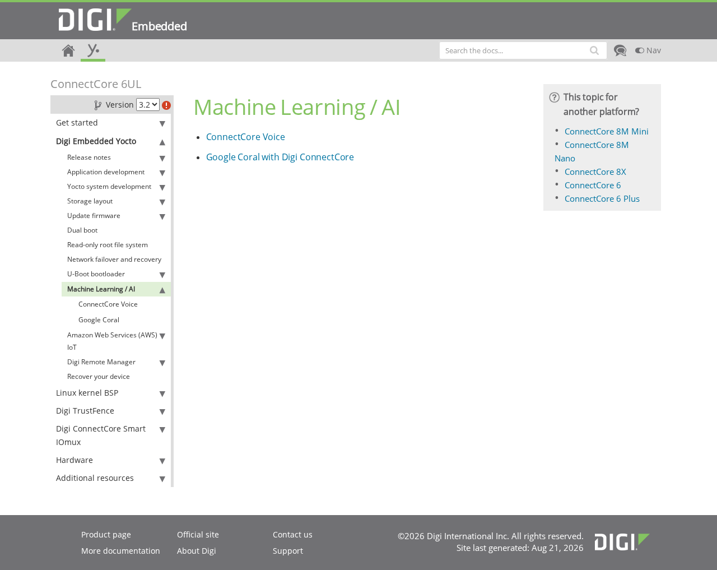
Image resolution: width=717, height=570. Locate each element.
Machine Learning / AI (101, 289)
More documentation (120, 550)
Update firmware (93, 215)
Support (288, 550)
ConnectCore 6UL (95, 83)
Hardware (74, 460)
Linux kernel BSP (87, 392)
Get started (77, 122)
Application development (106, 172)
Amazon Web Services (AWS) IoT (112, 341)
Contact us (293, 534)
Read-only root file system (107, 244)
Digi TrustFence (85, 410)
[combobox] (523, 50)
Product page (106, 534)
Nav (652, 50)
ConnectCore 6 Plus (602, 198)
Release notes (89, 157)
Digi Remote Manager (101, 362)
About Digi (196, 550)
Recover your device (98, 376)
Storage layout (90, 201)
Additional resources (95, 477)
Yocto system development (109, 186)
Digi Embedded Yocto (96, 141)
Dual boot (82, 230)
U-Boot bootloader (96, 274)
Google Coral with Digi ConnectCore (280, 157)
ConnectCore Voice (108, 304)
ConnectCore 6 (593, 185)
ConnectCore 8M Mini (607, 131)
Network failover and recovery (114, 259)
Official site (198, 534)
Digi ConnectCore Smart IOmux (101, 435)
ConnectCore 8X (595, 171)
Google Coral (98, 320)
